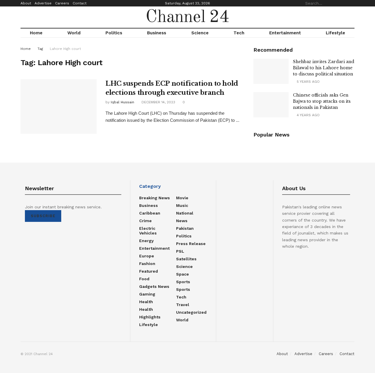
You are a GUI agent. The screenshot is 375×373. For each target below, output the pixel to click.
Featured (148, 271)
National (184, 213)
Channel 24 (187, 17)
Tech (238, 33)
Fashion (147, 263)
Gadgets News (154, 286)
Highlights (150, 317)
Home (36, 33)
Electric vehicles (148, 230)
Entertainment (285, 33)
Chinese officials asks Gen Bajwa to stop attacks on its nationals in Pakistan (322, 101)
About (26, 3)
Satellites (186, 258)
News (182, 220)
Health (146, 301)
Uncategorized (191, 312)
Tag (40, 49)
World (74, 33)
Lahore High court (65, 49)
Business (156, 33)
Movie (182, 197)
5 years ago (308, 82)
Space (182, 274)
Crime (145, 220)
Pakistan (185, 228)
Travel (182, 304)
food (144, 278)
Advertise (43, 3)
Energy (146, 240)
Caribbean (149, 213)
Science (200, 33)
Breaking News (154, 197)
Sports (183, 281)
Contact (79, 3)
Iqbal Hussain (122, 102)
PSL (180, 251)
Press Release (191, 243)
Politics (113, 33)
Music (182, 205)
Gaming (147, 294)
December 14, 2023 (157, 102)
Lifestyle (335, 33)
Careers (62, 3)
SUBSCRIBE (43, 216)
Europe (146, 256)
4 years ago (308, 115)
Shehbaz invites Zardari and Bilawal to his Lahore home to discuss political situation (323, 68)
